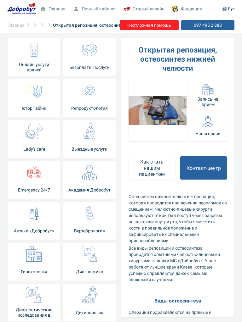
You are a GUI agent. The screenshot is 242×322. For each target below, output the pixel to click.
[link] (16, 25)
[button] (208, 95)
